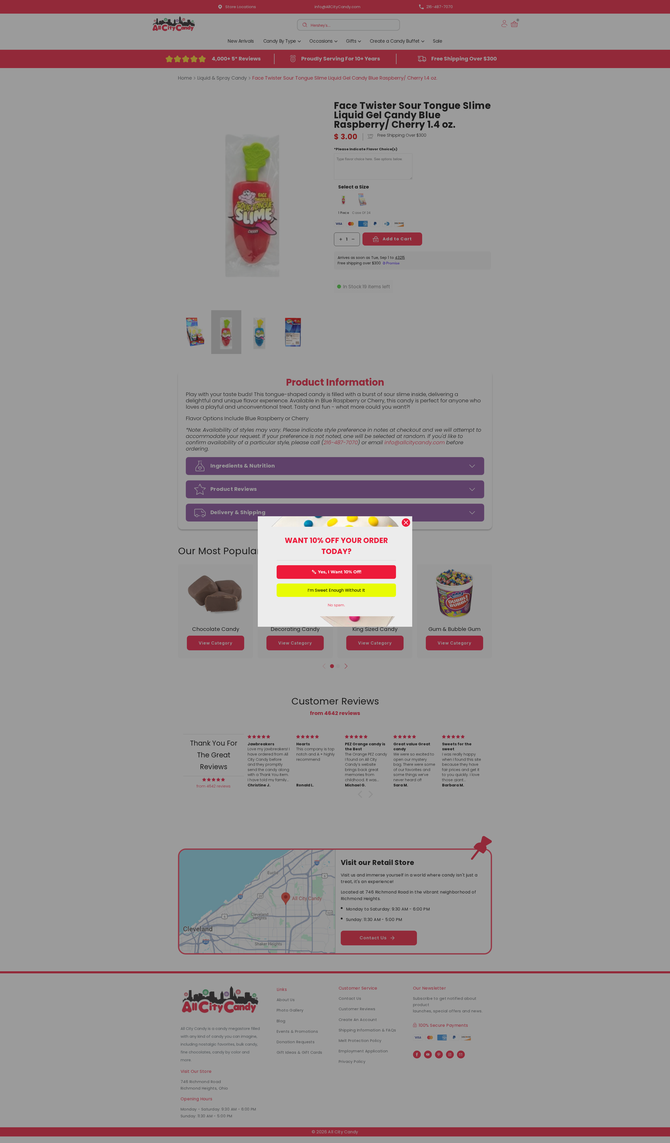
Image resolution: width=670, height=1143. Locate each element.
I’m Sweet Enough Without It (336, 590)
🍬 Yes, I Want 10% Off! (336, 571)
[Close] (406, 522)
